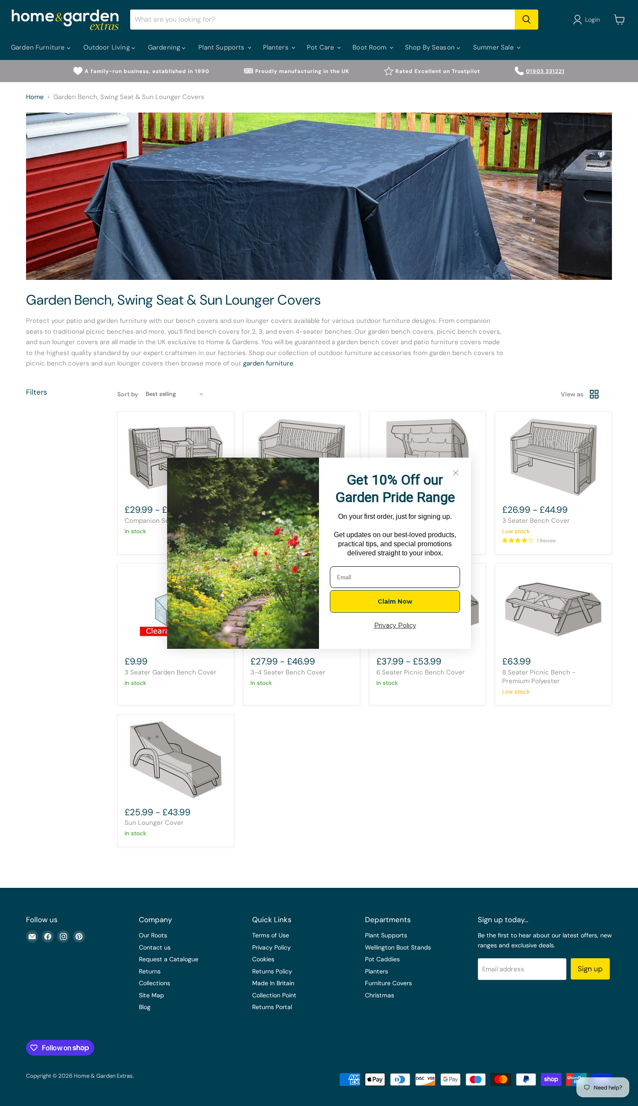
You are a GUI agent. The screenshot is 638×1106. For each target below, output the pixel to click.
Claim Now (395, 601)
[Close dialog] (455, 472)
